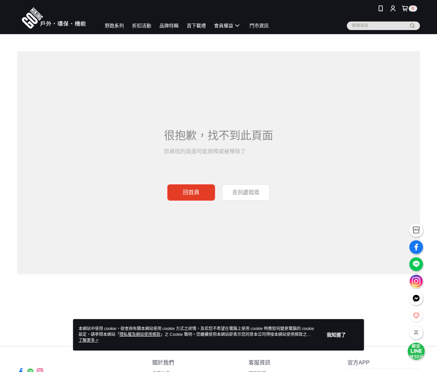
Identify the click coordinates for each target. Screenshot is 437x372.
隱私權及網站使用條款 (139, 334)
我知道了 (336, 335)
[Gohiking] (55, 18)
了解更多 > (88, 340)
